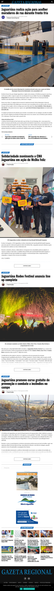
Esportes (31, 582)
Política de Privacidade (45, 582)
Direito (19, 582)
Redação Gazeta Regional (13, 17)
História (6, 582)
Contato (36, 582)
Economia (25, 582)
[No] (52, 587)
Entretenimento (12, 582)
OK (21, 588)
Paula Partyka (10, 164)
